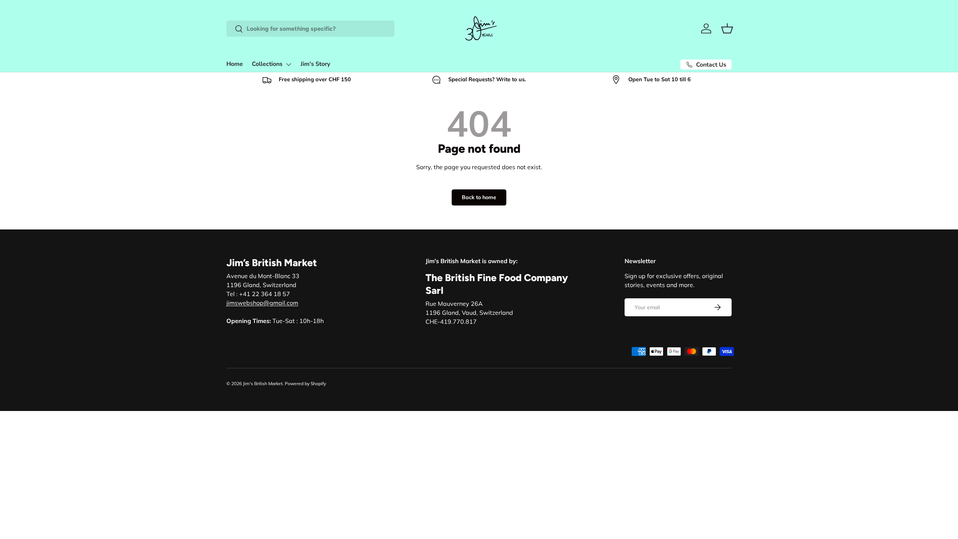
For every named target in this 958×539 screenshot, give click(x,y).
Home (234, 64)
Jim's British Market (263, 383)
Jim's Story (315, 64)
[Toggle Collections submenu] (288, 64)
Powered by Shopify (305, 383)
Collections (267, 64)
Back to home (479, 197)
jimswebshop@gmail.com (262, 303)
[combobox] (310, 29)
